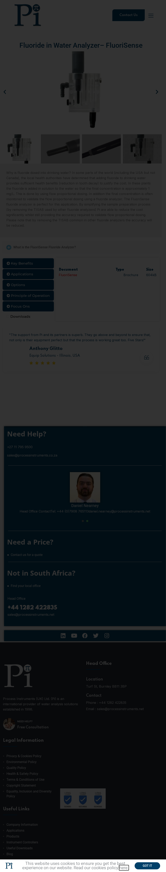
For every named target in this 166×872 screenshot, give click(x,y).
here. (124, 867)
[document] (83, 436)
